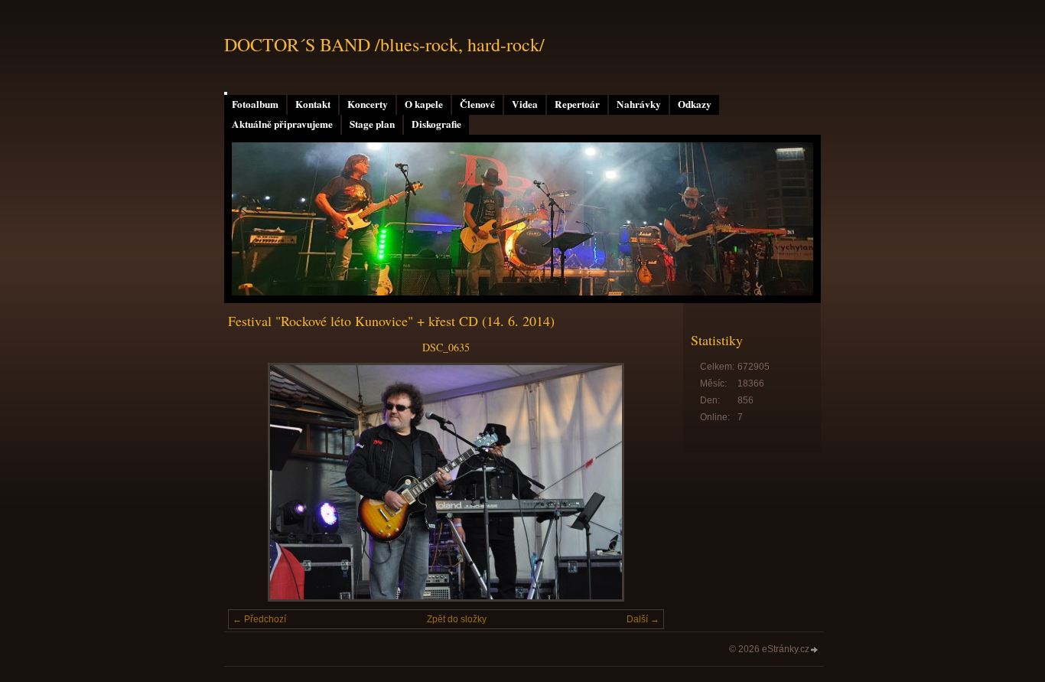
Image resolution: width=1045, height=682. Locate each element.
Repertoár (577, 104)
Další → (643, 619)
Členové (477, 104)
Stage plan (372, 124)
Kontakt (312, 104)
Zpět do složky (457, 619)
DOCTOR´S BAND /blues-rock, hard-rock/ (384, 44)
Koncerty (367, 104)
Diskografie (436, 124)
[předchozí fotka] (253, 482)
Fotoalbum (255, 104)
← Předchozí (259, 619)
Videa (525, 104)
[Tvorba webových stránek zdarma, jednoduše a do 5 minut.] (814, 650)
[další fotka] (639, 482)
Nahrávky (639, 104)
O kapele (424, 104)
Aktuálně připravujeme (282, 124)
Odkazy (694, 104)
